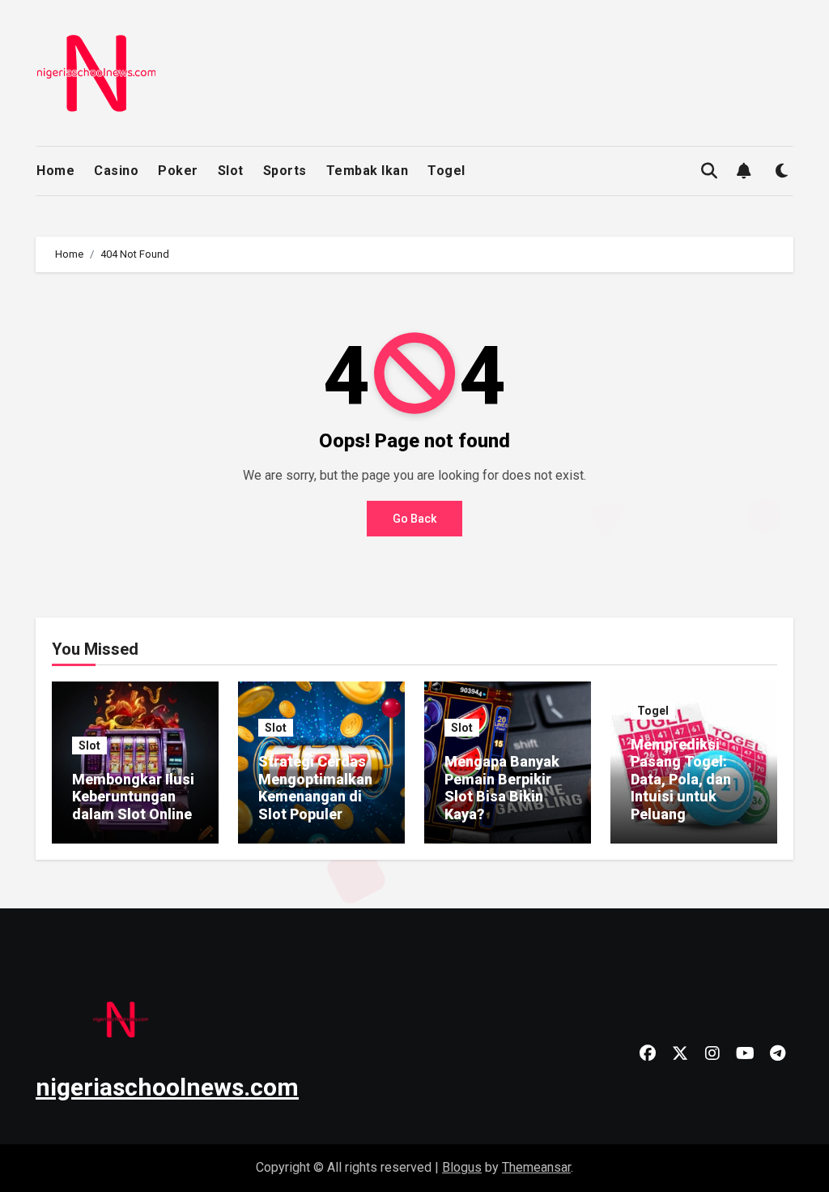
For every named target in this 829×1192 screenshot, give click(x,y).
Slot (231, 170)
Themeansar (536, 1167)
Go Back (414, 518)
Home (55, 170)
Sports (285, 170)
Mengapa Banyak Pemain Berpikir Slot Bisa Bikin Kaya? (501, 787)
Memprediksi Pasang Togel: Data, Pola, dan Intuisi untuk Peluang (681, 779)
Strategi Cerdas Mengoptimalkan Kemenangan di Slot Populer (315, 787)
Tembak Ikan (367, 170)
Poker (178, 170)
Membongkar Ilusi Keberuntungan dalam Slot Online (133, 796)
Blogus (462, 1167)
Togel (446, 170)
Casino (116, 170)
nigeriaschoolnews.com (167, 1087)
